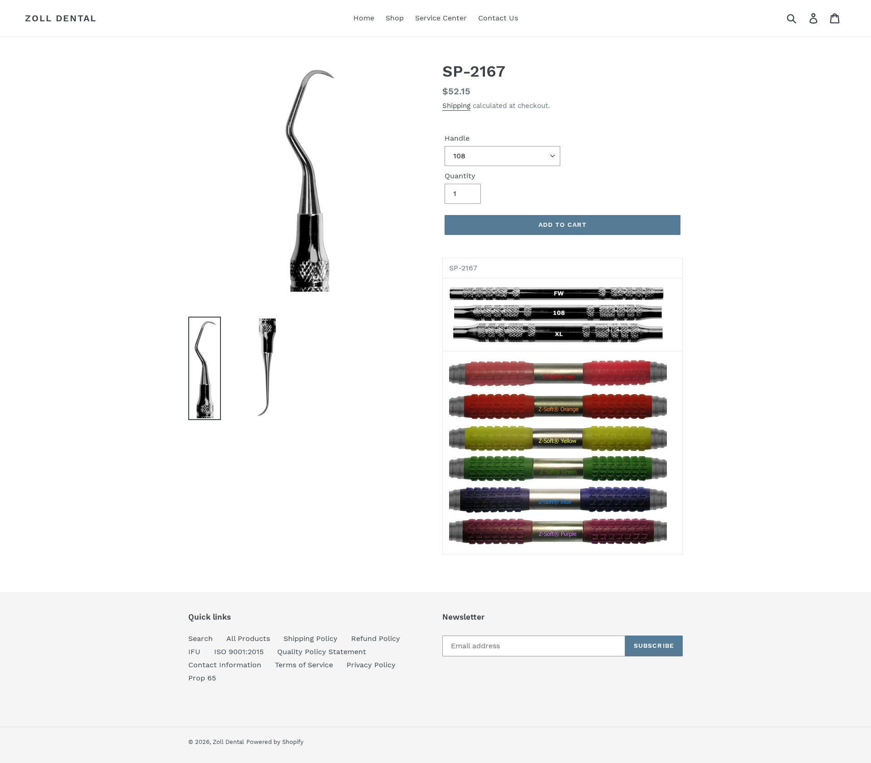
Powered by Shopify (274, 742)
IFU (194, 651)
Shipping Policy (311, 638)
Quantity (460, 175)
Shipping (456, 106)
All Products (248, 638)
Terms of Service (304, 664)
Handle (457, 138)
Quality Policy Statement (321, 651)
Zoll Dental (61, 18)
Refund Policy (375, 638)
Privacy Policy (371, 664)
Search (200, 638)
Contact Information (224, 664)
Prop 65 (202, 678)
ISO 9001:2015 (239, 651)
